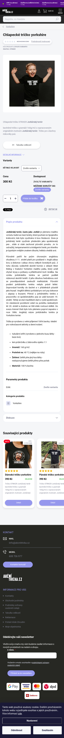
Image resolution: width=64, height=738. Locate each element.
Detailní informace (12, 155)
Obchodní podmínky (14, 600)
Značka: (9, 49)
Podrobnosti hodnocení (40, 41)
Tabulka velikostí (12, 613)
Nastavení (32, 720)
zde (20, 713)
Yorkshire (17, 403)
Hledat (57, 19)
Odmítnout (16, 730)
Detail (18, 503)
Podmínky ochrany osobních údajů (13, 606)
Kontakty (9, 596)
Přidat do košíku (30, 198)
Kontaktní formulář (18, 565)
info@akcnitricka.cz (19, 542)
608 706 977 (15, 556)
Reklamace (10, 617)
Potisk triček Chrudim (15, 622)
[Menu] (60, 11)
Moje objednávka (13, 626)
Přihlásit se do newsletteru (21, 673)
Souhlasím (47, 730)
